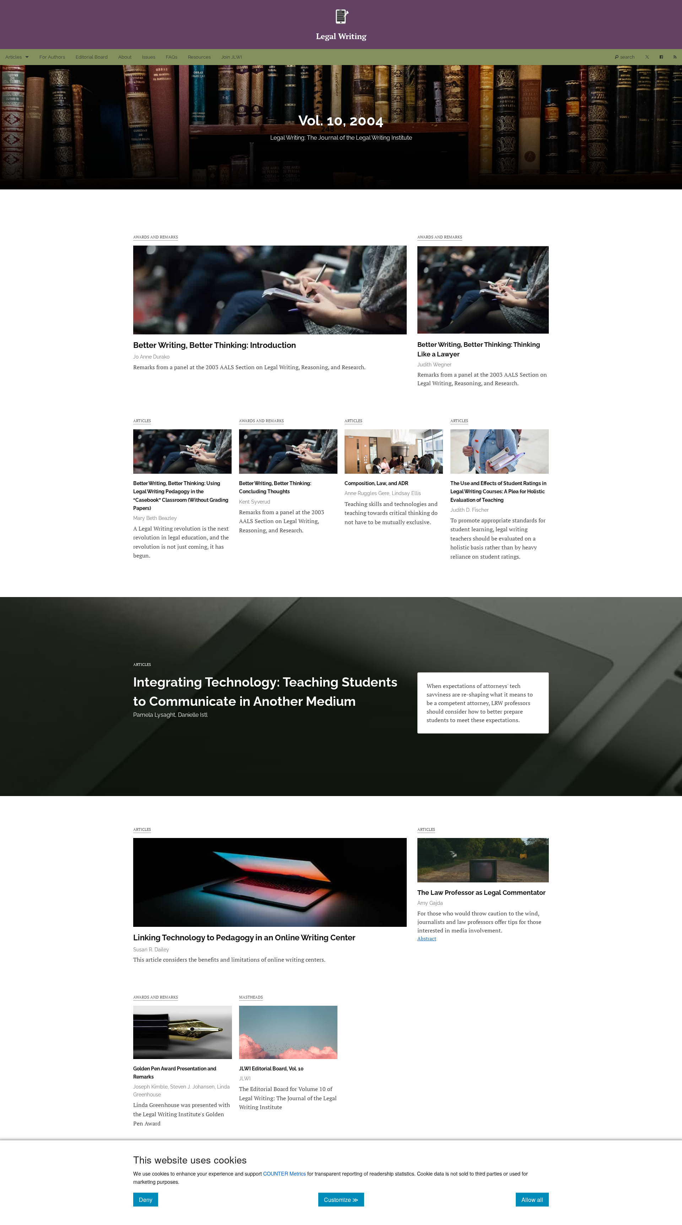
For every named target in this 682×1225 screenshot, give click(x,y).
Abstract (426, 938)
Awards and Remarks (155, 237)
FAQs (171, 57)
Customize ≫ (344, 1199)
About (124, 57)
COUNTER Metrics (284, 1173)
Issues (148, 57)
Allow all (535, 1199)
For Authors (52, 57)
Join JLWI (231, 57)
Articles (13, 57)
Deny (148, 1199)
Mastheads (251, 997)
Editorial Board (92, 57)
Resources (199, 57)
